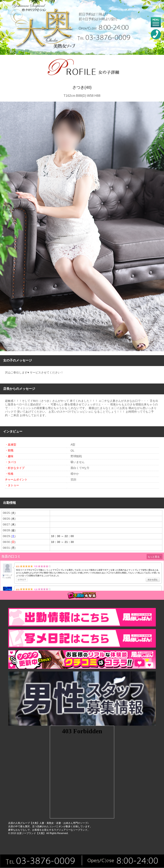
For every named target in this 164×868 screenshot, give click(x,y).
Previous (5, 226)
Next (159, 226)
